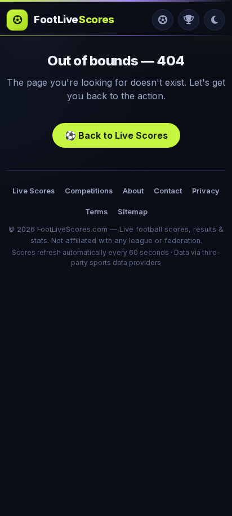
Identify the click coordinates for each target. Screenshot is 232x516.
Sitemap (133, 212)
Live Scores (33, 191)
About (133, 191)
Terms (96, 212)
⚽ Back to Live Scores (116, 135)
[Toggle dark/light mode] (214, 19)
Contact (168, 191)
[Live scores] (162, 19)
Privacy (206, 191)
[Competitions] (188, 19)
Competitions (89, 191)
